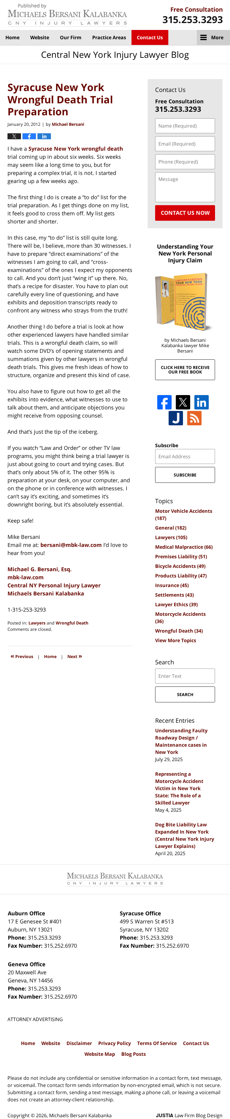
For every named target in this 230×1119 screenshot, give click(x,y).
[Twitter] (183, 402)
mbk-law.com (25, 577)
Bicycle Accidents (180, 566)
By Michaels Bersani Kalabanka (193, 15)
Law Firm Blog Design (189, 1115)
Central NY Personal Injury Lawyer (54, 585)
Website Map (99, 1054)
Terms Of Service (157, 1043)
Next (74, 656)
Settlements (174, 595)
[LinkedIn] (201, 402)
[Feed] (194, 418)
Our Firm (70, 37)
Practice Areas (109, 37)
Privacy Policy (114, 1043)
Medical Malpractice (184, 547)
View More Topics (175, 640)
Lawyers (37, 623)
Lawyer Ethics (176, 604)
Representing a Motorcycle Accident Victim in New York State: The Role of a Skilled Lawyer (179, 788)
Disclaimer (79, 1043)
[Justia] (176, 418)
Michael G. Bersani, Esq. (39, 569)
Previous (21, 656)
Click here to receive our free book (185, 370)
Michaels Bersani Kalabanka (45, 593)
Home (12, 37)
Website (39, 37)
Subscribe (166, 445)
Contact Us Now (185, 212)
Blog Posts (133, 1054)
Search (185, 694)
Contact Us (150, 37)
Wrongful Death (72, 623)
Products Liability (181, 575)
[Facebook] (164, 402)
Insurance (172, 585)
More (217, 37)
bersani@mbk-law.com (71, 544)
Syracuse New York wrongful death (75, 148)
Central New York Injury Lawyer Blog (67, 15)
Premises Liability (181, 556)
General (170, 527)
